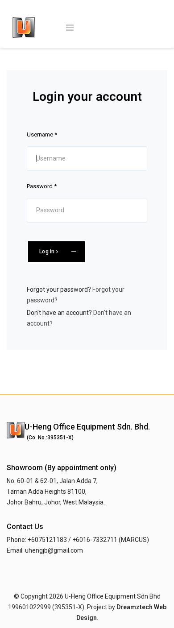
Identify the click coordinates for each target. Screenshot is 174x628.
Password (42, 186)
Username (42, 134)
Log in (47, 251)
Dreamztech (134, 607)
